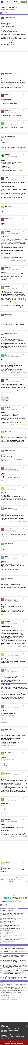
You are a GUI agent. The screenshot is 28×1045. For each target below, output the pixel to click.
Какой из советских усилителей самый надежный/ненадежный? (14, 990)
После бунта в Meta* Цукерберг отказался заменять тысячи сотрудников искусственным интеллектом (14, 978)
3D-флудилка (5, 933)
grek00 (6, 17)
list (19, 879)
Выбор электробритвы (7, 930)
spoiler (3, 879)
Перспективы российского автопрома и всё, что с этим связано (15, 922)
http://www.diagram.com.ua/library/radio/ (11, 211)
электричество (9, 9)
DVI (3, 982)
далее (6, 12)
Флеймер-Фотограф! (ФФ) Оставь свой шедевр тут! (12, 935)
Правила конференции (15, 1034)
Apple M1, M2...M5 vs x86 (7, 921)
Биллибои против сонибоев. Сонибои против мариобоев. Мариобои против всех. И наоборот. (14, 914)
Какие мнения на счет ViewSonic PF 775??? (10, 988)
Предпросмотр (18, 901)
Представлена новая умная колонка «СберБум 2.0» (12, 968)
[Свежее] (7, 2)
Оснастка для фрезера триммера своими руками (13, 948)
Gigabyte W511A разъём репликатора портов (11, 926)
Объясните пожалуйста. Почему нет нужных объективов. (14, 938)
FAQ (25, 1034)
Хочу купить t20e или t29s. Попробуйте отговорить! (12, 984)
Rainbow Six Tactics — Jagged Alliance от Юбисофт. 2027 (14, 951)
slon (5, 488)
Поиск (21, 1034)
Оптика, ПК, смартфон (7, 910)
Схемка (3, 142)
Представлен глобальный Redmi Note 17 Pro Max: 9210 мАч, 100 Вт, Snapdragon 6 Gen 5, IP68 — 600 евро (15, 961)
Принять (13, 1043)
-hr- (6, 881)
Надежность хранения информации (9, 918)
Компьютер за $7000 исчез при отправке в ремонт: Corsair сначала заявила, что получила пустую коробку (14, 973)
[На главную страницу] (2, 1)
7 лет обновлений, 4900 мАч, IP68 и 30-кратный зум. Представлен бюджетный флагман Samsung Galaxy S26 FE (14, 958)
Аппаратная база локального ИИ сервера (11, 939)
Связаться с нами (5, 1034)
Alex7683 (7, 232)
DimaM (6, 450)
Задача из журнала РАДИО (9, 7)
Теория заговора (7, 946)
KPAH (6, 333)
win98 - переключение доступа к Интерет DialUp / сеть (13, 987)
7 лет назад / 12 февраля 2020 (11, 432)
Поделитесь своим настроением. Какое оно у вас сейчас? (14, 919)
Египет (4, 936)
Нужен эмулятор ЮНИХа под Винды (9, 985)
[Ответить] (23, 17)
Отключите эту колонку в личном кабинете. (9, 999)
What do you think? (6, 994)
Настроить (20, 1043)
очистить (18, 881)
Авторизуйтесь (4, 901)
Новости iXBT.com (4, 953)
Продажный (8, 136)
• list (16, 879)
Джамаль (7, 73)
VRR (4, 949)
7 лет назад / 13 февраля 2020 (11, 707)
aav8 (5, 706)
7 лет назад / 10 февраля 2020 (11, 18)
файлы (14, 881)
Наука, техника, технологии (5, 5)
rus (8, 881)
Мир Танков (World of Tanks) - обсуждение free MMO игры (14, 911)
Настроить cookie (16, 1036)
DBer (5, 206)
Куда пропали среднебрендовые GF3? (9, 997)
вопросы (14, 9)
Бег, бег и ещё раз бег (7, 932)
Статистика (3, 1035)
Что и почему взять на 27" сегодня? (9, 925)
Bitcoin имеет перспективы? (8, 941)
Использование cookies (6, 1036)
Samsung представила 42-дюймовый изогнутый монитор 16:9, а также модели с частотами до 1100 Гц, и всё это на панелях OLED (15, 956)
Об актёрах (5, 942)
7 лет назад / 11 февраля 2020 (11, 208)
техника (3, 9)
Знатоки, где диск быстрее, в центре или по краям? (12, 992)
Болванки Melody (5, 995)
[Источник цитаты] (16, 163)
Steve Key (7, 154)
